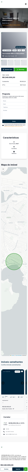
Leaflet (12, 355)
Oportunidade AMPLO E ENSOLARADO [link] (11, 25)
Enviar (14, 121)
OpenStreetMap (19, 355)
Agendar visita (8, 69)
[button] (3, 169)
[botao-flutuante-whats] (25, 469)
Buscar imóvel (5, 23)
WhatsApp (21, 69)
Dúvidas (6, 469)
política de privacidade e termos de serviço (13, 126)
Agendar (18, 469)
